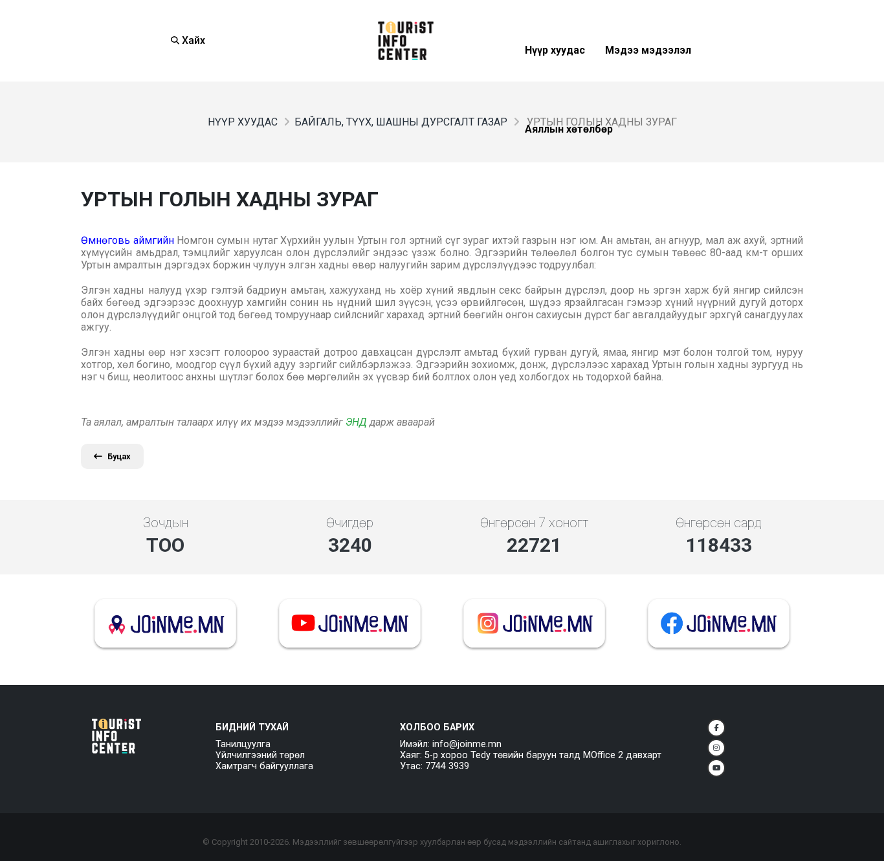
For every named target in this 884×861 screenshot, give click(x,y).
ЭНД (356, 422)
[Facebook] (716, 728)
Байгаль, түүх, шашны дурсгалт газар (400, 122)
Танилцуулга (243, 744)
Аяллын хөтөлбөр (569, 161)
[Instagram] (716, 748)
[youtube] (716, 768)
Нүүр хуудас (555, 82)
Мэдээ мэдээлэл (648, 82)
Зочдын (165, 522)
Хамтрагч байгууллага (264, 766)
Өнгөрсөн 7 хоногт (534, 522)
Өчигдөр (349, 522)
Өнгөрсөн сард (719, 522)
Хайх (192, 40)
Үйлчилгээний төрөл (260, 755)
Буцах (119, 456)
